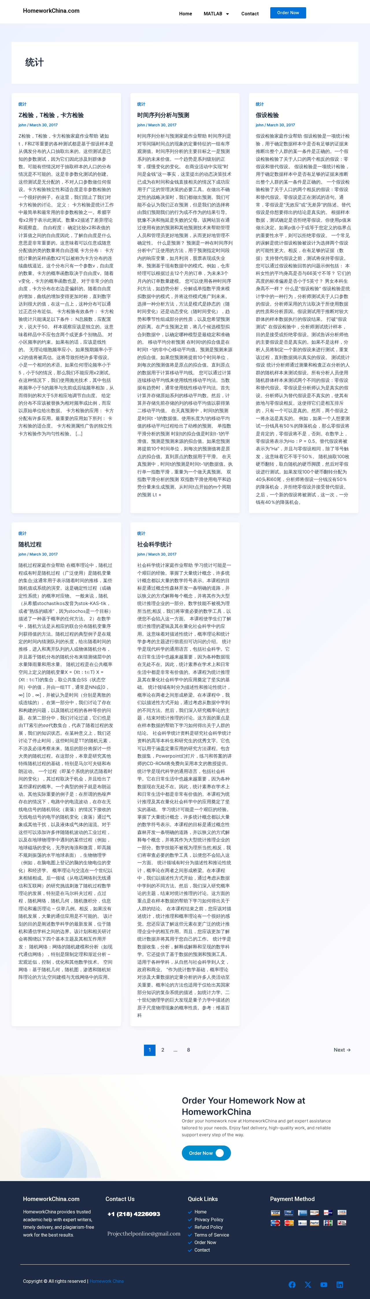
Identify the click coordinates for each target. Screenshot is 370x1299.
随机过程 (30, 544)
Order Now (201, 1153)
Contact (250, 13)
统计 (22, 103)
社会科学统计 (154, 544)
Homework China (107, 1281)
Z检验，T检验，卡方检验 (51, 115)
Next (342, 1050)
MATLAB (213, 13)
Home (185, 13)
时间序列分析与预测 (163, 115)
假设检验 (267, 115)
